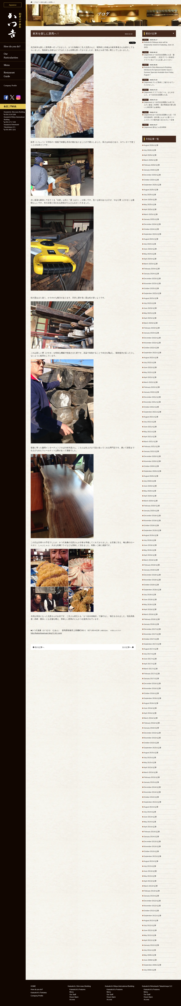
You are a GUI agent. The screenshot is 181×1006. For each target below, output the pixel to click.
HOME (33, 986)
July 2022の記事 (150, 362)
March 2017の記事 (151, 669)
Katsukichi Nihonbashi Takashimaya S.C (157, 986)
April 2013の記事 (150, 881)
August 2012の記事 (151, 920)
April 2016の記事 (150, 713)
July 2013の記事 (150, 866)
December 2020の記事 (152, 456)
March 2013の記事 (151, 886)
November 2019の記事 (152, 520)
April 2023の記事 (150, 318)
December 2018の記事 (152, 575)
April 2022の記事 (150, 377)
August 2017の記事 (151, 649)
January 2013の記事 (151, 896)
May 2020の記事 (150, 491)
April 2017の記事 (150, 664)
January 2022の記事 (151, 392)
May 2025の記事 (150, 204)
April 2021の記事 (150, 436)
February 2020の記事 (152, 506)
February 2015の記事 (152, 777)
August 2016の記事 (151, 703)
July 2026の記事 (150, 150)
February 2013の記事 (152, 891)
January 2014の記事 (151, 836)
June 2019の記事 (150, 545)
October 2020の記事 (151, 466)
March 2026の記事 (151, 160)
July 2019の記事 (150, 540)
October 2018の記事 (151, 585)
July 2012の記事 (150, 925)
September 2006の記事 (152, 965)
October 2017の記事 (151, 639)
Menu (71, 992)
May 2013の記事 (150, 876)
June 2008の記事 (150, 960)
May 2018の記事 (150, 604)
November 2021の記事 (152, 402)
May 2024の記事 (150, 254)
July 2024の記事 (150, 244)
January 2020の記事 (151, 511)
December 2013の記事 (152, 841)
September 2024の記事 (152, 234)
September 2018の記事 (152, 590)
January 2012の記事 (151, 945)
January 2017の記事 (151, 678)
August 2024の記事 (151, 239)
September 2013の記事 (152, 856)
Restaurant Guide (9, 74)
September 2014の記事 (152, 802)
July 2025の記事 (150, 195)
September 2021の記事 (152, 412)
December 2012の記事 (152, 901)
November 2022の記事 (152, 343)
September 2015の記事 (152, 748)
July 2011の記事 (150, 950)
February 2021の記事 (152, 446)
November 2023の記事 (152, 283)
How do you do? (12, 46)
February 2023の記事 (152, 328)
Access (72, 999)
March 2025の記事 (151, 214)
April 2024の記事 (150, 259)
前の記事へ (39, 647)
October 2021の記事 (151, 407)
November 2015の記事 (152, 738)
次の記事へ (127, 647)
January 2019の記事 (151, 570)
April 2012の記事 (150, 940)
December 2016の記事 (152, 683)
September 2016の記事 (152, 698)
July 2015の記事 (150, 757)
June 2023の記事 (150, 308)
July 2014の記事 (150, 812)
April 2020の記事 (150, 496)
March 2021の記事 (151, 441)
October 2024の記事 (151, 229)
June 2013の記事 (150, 871)
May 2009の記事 (150, 955)
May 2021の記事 (150, 432)
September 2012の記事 (152, 915)
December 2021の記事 (152, 397)
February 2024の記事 (152, 269)
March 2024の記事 (151, 264)
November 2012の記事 (152, 906)
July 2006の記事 (150, 970)
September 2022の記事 (152, 353)
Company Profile (10, 85)
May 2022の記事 (150, 372)
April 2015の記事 (150, 767)
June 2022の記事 (150, 367)
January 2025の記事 (151, 219)
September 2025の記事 (152, 185)
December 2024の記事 (152, 224)
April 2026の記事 (150, 155)
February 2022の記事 (152, 387)
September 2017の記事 (152, 644)
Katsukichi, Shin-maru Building (79, 986)
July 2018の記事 (150, 595)
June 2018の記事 (150, 599)
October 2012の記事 (151, 911)
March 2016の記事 (151, 718)
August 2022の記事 (151, 357)
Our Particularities (11, 55)
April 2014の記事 (150, 827)
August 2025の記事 (151, 190)
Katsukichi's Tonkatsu (39, 992)
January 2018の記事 (151, 624)
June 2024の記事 (150, 249)
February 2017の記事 (152, 674)
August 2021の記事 (151, 417)
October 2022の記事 (151, 348)
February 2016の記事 (152, 723)
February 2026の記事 (152, 165)
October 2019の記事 (151, 525)
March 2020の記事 (151, 501)
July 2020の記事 (150, 481)
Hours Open (73, 997)
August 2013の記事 (151, 861)
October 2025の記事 (151, 180)
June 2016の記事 (150, 708)
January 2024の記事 (151, 274)
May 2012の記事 (150, 935)
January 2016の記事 (151, 728)
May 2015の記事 (150, 762)
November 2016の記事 (152, 688)
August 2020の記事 (151, 476)
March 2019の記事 (151, 560)
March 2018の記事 (151, 614)
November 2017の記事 (152, 634)
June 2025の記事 (150, 199)
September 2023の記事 (152, 293)
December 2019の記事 (152, 516)
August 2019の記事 (151, 535)
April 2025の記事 (150, 209)
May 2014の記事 (150, 822)
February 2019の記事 (152, 565)
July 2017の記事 (150, 654)
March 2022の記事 (151, 382)
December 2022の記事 (152, 338)
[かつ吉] (13, 25)
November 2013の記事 (152, 846)
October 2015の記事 (151, 743)
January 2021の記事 (151, 451)
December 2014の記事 (152, 787)
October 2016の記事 (151, 693)
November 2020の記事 (152, 461)
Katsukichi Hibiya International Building (119, 986)
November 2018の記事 (152, 580)
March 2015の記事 (151, 772)
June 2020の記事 (150, 486)
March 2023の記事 (151, 323)
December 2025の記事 (152, 175)
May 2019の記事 (150, 550)
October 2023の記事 (151, 288)
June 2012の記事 (150, 930)
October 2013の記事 (151, 851)
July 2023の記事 (150, 303)
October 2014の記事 (151, 797)
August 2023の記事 (151, 298)
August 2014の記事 (151, 807)
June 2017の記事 (150, 659)
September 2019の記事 (152, 530)
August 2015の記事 (151, 753)
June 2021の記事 (150, 427)
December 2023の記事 (152, 278)
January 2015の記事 (151, 782)
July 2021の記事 (150, 422)
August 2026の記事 (151, 145)
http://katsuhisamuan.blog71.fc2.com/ (46, 633)
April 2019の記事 (150, 555)
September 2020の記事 (152, 471)
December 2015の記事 (152, 733)
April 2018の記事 (150, 609)
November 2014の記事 (152, 792)
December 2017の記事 (152, 629)
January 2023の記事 (151, 333)
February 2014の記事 (152, 832)
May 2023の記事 (150, 313)
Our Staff (72, 994)
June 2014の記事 (150, 817)
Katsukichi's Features (77, 989)
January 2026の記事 (151, 170)
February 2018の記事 (152, 619)
